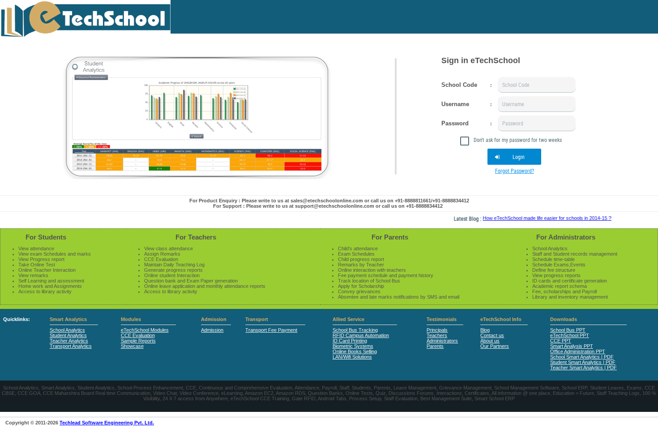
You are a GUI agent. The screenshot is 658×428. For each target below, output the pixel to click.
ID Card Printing (350, 340)
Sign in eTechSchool (480, 60)
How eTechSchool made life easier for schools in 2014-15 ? (539, 218)
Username (455, 104)
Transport (256, 319)
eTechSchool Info (500, 319)
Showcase (132, 346)
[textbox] (537, 85)
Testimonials (442, 319)
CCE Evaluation (138, 335)
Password (455, 123)
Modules (131, 319)
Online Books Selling (355, 351)
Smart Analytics (68, 319)
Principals (437, 330)
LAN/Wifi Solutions (352, 357)
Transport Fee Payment (271, 330)
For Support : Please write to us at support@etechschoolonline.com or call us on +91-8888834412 (328, 206)
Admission (213, 319)
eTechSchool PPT (569, 335)
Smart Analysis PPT (571, 346)
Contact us (492, 335)
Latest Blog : (460, 218)
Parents (435, 346)
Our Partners (494, 346)
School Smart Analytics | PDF (582, 357)
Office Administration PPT (577, 351)
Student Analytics (68, 335)
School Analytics (67, 330)
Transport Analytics (71, 346)
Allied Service (348, 319)
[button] (514, 157)
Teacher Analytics (69, 340)
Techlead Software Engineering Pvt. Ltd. (107, 422)
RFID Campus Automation (361, 335)
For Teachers (195, 237)
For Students (46, 237)
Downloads (563, 319)
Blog (485, 330)
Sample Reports (138, 340)
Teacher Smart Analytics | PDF (583, 367)
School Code (459, 84)
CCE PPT (560, 340)
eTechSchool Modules (145, 330)
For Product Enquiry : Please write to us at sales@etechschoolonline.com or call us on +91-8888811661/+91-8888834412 (329, 200)
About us (490, 340)
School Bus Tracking (355, 330)
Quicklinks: (16, 319)
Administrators (442, 340)
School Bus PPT (567, 330)
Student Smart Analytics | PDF (582, 362)
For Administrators (565, 237)
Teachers (437, 335)
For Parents (390, 237)
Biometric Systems (353, 346)
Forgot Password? (514, 170)
